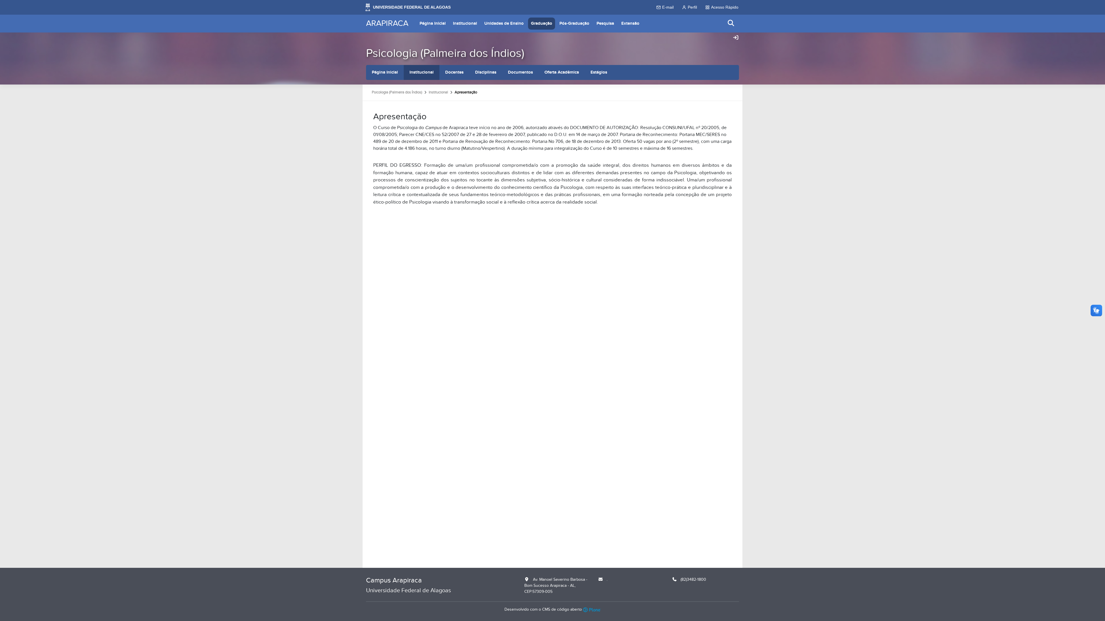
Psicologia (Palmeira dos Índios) (445, 53)
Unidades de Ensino (504, 23)
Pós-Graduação (574, 23)
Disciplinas (485, 72)
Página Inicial (433, 23)
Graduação (541, 23)
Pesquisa (605, 23)
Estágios (598, 72)
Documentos (520, 72)
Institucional (465, 23)
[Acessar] (736, 38)
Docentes (454, 72)
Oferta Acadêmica (561, 72)
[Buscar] (731, 23)
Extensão (630, 23)
